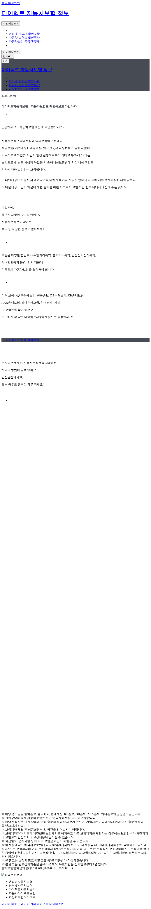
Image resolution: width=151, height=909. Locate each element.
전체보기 (8, 56)
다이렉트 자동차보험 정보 (35, 13)
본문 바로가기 (10, 3)
